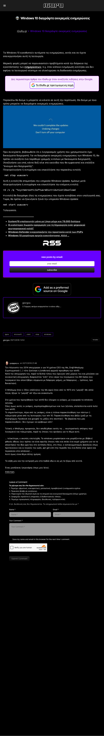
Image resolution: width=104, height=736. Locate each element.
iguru (7, 334)
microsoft (18, 334)
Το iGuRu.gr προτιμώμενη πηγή (54, 85)
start (29, 334)
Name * (12, 509)
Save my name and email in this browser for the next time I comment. (41, 539)
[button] (4, 5)
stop (37, 334)
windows (47, 334)
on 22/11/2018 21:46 (28, 363)
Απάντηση (9, 472)
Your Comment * (16, 520)
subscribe (52, 270)
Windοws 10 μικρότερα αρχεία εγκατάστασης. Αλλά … (38, 235)
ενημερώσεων (32, 67)
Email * (56, 509)
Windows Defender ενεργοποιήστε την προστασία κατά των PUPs (45, 232)
